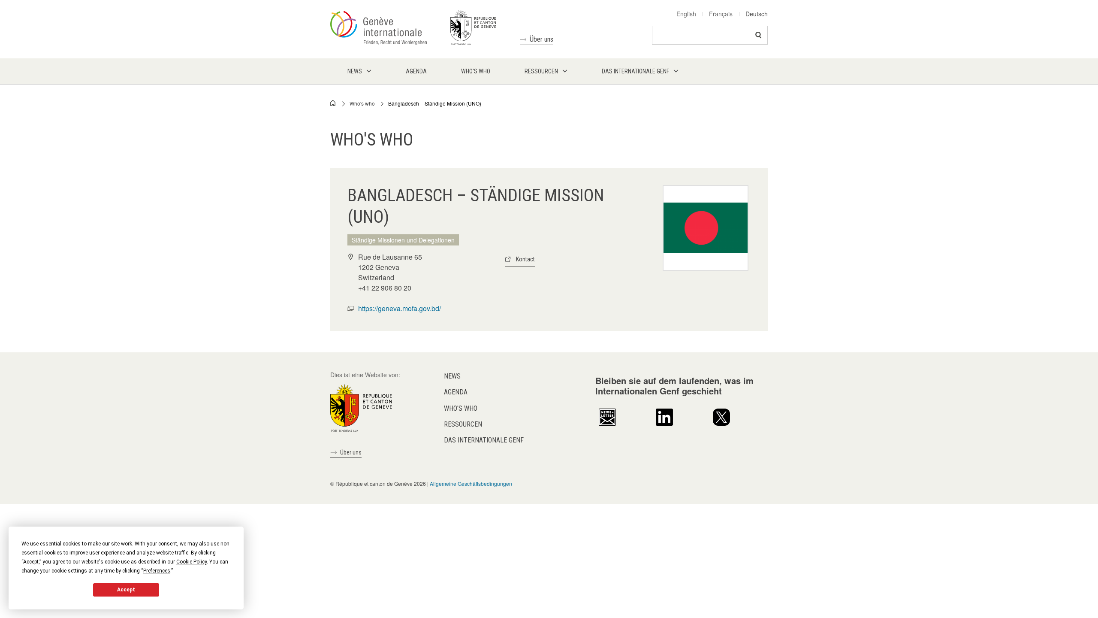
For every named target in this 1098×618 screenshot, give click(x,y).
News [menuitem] (354, 71)
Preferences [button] (156, 571)
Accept (126, 590)
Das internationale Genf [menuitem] (635, 71)
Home (333, 103)
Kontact (525, 259)
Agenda (456, 392)
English (686, 13)
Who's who (362, 103)
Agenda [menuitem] (416, 71)
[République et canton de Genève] (361, 407)
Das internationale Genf (484, 440)
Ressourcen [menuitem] (541, 71)
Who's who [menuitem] (475, 71)
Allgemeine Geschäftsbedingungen (471, 483)
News (452, 376)
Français (721, 13)
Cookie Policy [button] (191, 562)
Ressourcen (463, 424)
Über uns (541, 39)
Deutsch (756, 13)
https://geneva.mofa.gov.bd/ (399, 308)
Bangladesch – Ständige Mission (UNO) (434, 103)
